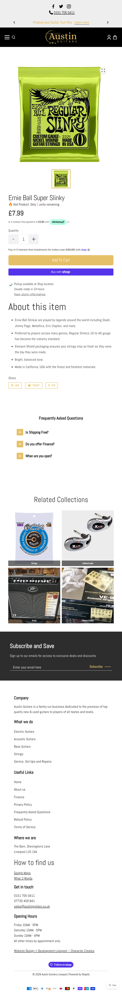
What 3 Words (23, 878)
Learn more (94, 22)
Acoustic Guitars (25, 739)
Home (17, 782)
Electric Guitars (24, 732)
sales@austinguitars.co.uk (32, 906)
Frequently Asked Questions (32, 812)
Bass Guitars (22, 746)
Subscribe (96, 667)
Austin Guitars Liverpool (54, 974)
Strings (18, 754)
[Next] (107, 22)
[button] (13, 37)
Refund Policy (23, 819)
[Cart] (114, 37)
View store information (30, 294)
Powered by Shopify (79, 974)
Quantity (13, 231)
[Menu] (7, 37)
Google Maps (22, 873)
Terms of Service (25, 827)
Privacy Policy (23, 805)
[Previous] (14, 22)
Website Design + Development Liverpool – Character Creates (54, 951)
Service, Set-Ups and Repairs (33, 761)
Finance (19, 797)
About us (19, 789)
